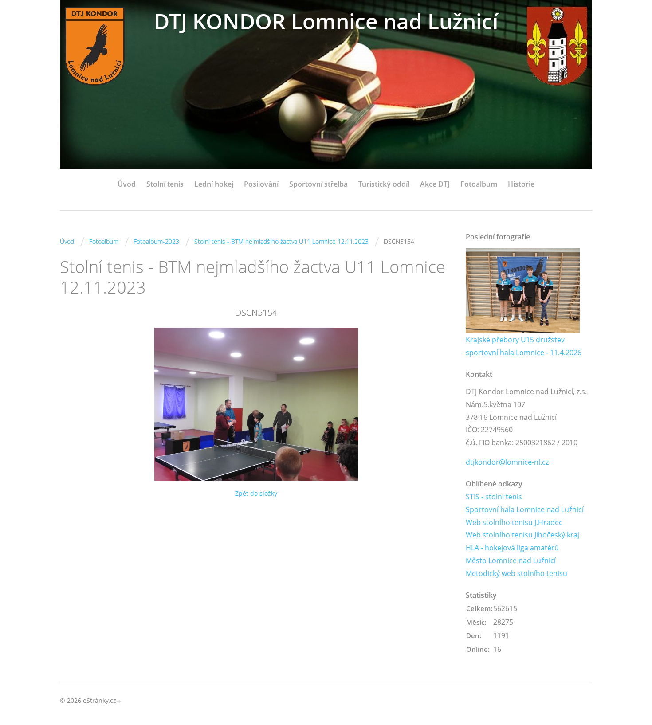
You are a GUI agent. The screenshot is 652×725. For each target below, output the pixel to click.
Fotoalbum (478, 184)
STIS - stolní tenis (494, 497)
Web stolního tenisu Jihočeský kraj (522, 535)
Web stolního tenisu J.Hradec (514, 522)
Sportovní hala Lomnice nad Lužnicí (525, 509)
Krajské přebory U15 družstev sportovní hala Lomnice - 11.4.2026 (523, 346)
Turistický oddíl (383, 184)
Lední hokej (213, 184)
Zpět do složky (256, 493)
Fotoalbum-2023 (156, 241)
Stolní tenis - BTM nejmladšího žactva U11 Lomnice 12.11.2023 (281, 241)
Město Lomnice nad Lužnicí (511, 560)
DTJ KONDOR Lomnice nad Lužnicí (326, 21)
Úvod (127, 184)
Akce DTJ (435, 184)
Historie (521, 184)
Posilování (261, 184)
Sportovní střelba (318, 184)
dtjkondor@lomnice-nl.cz (507, 462)
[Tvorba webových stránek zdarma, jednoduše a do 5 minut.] (119, 701)
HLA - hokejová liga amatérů (512, 548)
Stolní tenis (165, 184)
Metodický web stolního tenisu (516, 573)
